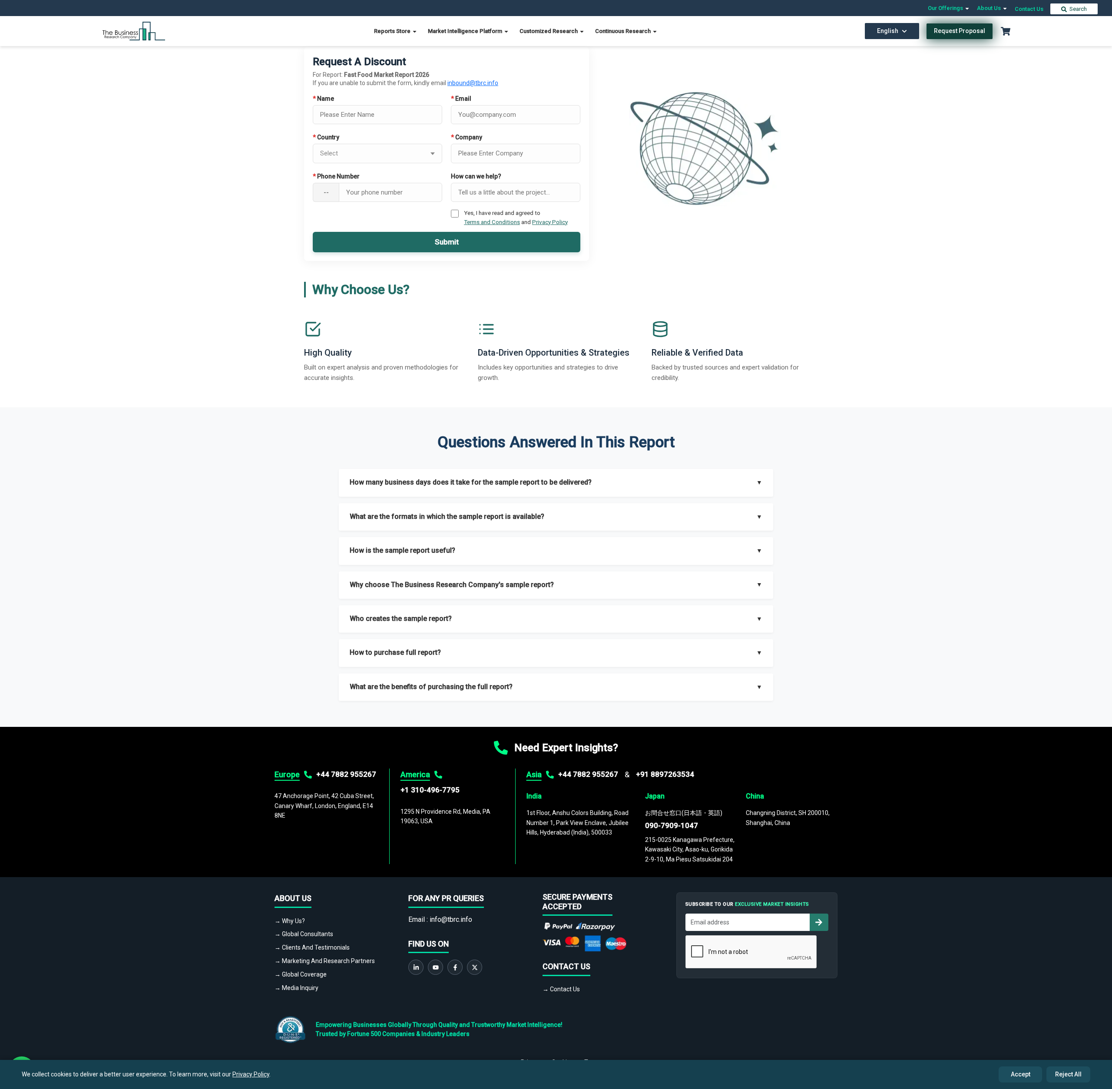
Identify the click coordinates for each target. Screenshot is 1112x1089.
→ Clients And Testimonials (312, 947)
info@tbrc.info (451, 919)
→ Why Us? (290, 920)
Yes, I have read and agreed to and (516, 217)
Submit (447, 242)
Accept (1020, 1074)
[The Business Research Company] (134, 30)
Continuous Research (623, 31)
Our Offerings (946, 8)
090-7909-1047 (671, 825)
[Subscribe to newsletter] (818, 922)
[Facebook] (455, 967)
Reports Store (393, 31)
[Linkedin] (416, 967)
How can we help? (476, 176)
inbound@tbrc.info (472, 82)
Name (323, 98)
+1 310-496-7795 (430, 789)
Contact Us (1029, 9)
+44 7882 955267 (346, 774)
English (887, 30)
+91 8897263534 (665, 774)
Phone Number (336, 176)
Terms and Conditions (492, 221)
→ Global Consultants (304, 934)
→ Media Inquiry (296, 987)
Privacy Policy (550, 221)
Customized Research (549, 31)
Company (466, 137)
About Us (989, 8)
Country (326, 137)
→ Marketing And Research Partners (325, 960)
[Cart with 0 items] (1005, 31)
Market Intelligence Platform (465, 31)
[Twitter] (474, 967)
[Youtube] (435, 967)
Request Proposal (959, 30)
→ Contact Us (561, 989)
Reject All (1068, 1074)
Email (461, 98)
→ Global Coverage (301, 974)
